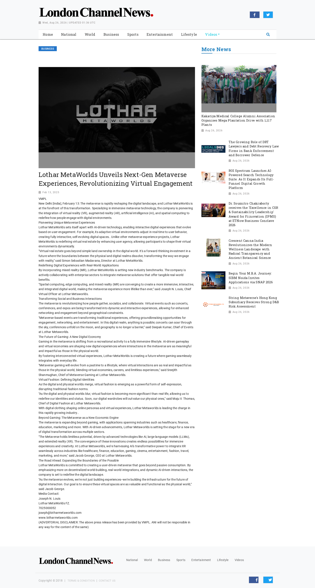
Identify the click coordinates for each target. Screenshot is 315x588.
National (132, 560)
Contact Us (107, 580)
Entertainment (201, 560)
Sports (180, 560)
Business (164, 560)
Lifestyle (222, 560)
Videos (239, 560)
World (148, 560)
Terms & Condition (81, 580)
